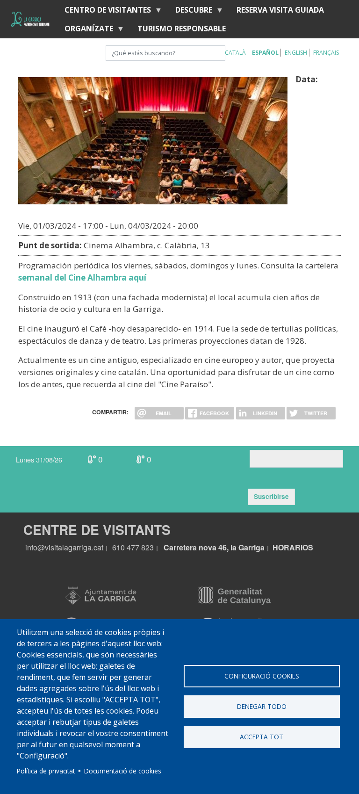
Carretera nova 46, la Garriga (214, 547)
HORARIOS (293, 547)
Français (326, 53)
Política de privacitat (46, 770)
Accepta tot (261, 736)
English (296, 53)
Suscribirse (271, 496)
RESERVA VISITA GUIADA (280, 10)
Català (235, 53)
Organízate (85, 30)
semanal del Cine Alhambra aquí (82, 277)
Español (265, 53)
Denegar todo (262, 706)
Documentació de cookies (122, 770)
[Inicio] (30, 19)
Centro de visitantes (104, 12)
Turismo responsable (181, 28)
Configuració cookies (261, 675)
